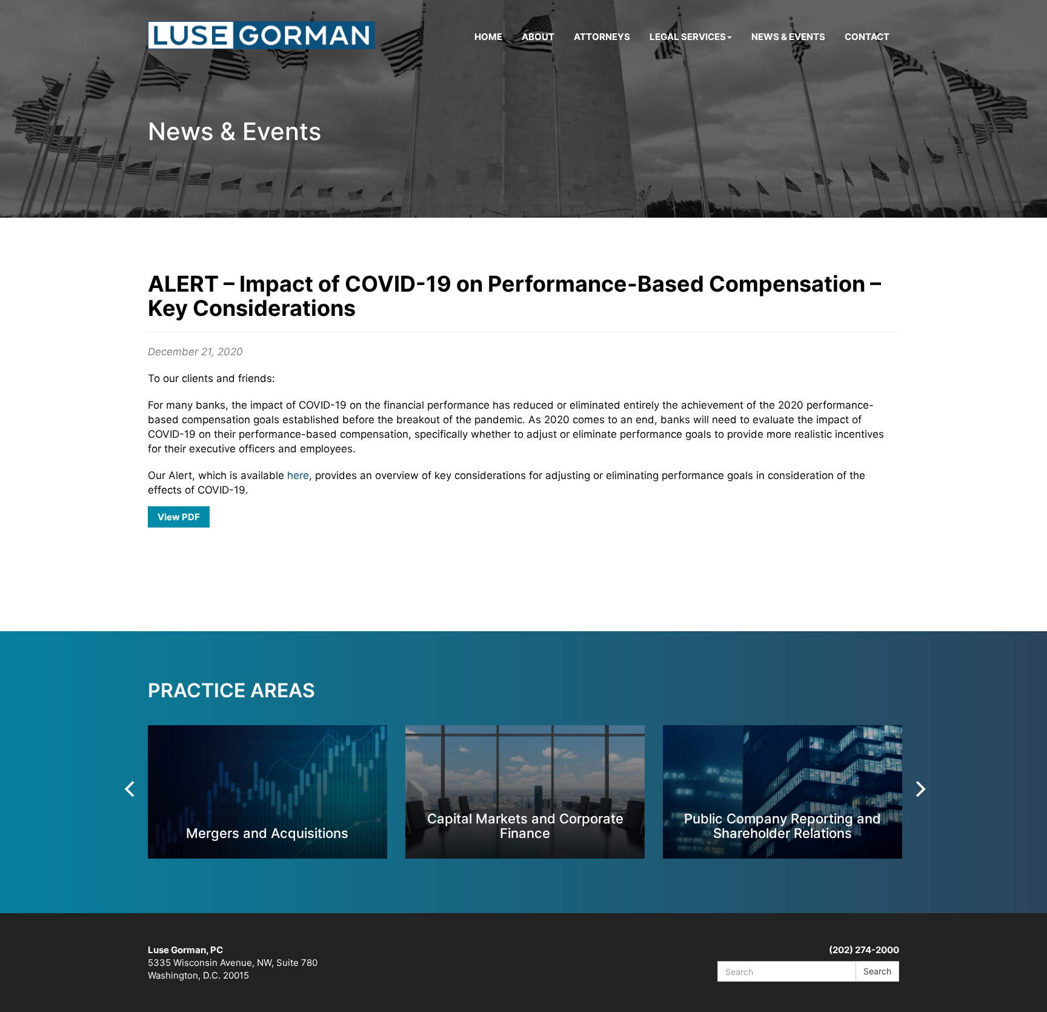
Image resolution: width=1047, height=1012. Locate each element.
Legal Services (688, 36)
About (538, 36)
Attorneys (602, 36)
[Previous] (131, 789)
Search (877, 971)
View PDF (179, 517)
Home (488, 36)
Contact (867, 36)
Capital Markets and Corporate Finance (525, 825)
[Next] (919, 789)
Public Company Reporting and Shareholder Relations (782, 825)
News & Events (788, 36)
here (298, 475)
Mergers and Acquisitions (267, 832)
